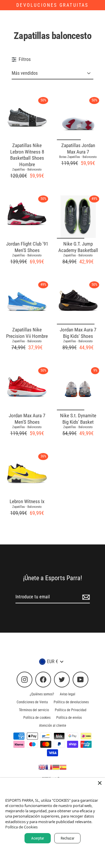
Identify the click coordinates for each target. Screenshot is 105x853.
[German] (56, 767)
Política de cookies (36, 718)
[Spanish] (63, 767)
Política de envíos (69, 718)
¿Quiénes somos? (42, 694)
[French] (49, 767)
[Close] (100, 783)
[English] (42, 767)
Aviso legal (67, 694)
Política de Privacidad (70, 710)
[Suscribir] (85, 597)
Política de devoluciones (71, 702)
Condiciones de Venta (32, 702)
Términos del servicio (34, 710)
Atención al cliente (52, 725)
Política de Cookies (21, 827)
